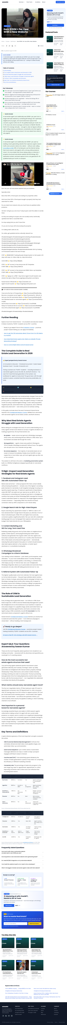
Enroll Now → (55, 25)
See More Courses (54, 193)
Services (21, 2)
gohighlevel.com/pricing (28, 842)
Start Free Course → (35, 923)
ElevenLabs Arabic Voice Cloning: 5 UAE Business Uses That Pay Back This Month (47, 997)
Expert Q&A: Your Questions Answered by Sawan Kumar (16, 80)
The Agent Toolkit (32, 1012)
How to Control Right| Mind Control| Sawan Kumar (18, 345)
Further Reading (7, 70)
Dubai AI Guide (18, 1014)
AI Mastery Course (28, 327)
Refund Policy (62, 1022)
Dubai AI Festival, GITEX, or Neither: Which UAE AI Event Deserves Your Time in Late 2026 (46, 994)
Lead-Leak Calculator (33, 1010)
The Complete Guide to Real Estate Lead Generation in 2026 (18, 72)
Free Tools (29, 2)
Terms (56, 1022)
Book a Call (61, 2)
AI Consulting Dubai (19, 1010)
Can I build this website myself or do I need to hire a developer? (18, 864)
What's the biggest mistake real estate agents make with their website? (21, 868)
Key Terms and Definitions (10, 82)
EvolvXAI (56, 1014)
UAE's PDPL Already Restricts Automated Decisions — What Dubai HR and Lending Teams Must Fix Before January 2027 (18, 997)
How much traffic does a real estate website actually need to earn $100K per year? (13, 852)
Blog (42, 1012)
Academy (37, 2)
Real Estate (13, 41)
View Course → (9, 905)
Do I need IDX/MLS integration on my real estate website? (17, 860)
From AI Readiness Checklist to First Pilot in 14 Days (16, 993)
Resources (43, 1014)
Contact (56, 1010)
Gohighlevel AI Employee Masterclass (13, 991)
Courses (7, 41)
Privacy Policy (50, 1022)
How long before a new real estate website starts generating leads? (20, 856)
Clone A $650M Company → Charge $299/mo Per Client (18, 988)
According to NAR (8, 148)
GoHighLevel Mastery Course (18, 412)
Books (42, 1010)
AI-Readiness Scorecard (33, 1008)
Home (3, 41)
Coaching (56, 1012)
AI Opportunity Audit (19, 1012)
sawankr (5, 2)
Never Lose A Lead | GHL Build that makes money (45, 988)
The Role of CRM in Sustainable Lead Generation (15, 78)
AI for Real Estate (19, 1008)
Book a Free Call (55, 84)
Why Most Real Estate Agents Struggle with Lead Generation (17, 74)
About (43, 2)
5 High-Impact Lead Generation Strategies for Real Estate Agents (19, 76)
